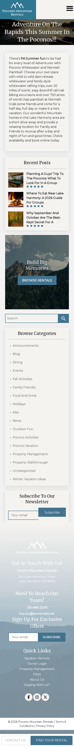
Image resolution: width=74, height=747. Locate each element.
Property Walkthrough (30, 462)
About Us (37, 679)
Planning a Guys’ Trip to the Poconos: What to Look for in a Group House (45, 180)
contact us (15, 740)
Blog (16, 354)
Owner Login (37, 663)
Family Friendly (24, 387)
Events (18, 370)
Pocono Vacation (25, 446)
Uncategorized (24, 471)
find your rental (51, 740)
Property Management (30, 454)
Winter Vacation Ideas (29, 479)
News (17, 421)
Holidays (19, 404)
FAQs (37, 674)
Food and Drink (25, 395)
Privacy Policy (45, 726)
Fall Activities (22, 379)
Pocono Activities (25, 437)
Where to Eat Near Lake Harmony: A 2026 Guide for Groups (45, 198)
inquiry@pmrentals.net (37, 613)
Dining (18, 362)
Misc (16, 412)
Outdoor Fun (23, 429)
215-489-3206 (37, 607)
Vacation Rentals (37, 658)
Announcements (26, 345)
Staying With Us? (37, 685)
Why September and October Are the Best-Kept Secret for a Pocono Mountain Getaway (43, 222)
